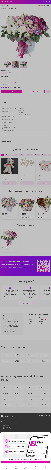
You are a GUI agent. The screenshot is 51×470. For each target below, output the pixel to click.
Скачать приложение (25, 462)
